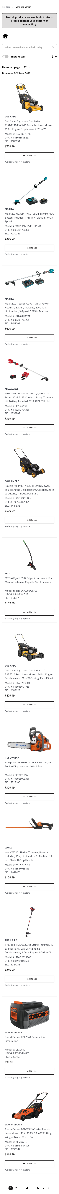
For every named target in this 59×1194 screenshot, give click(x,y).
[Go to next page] (49, 1188)
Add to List (32, 155)
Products (6, 7)
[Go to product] (29, 98)
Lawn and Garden (23, 7)
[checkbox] (5, 56)
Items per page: (11, 67)
